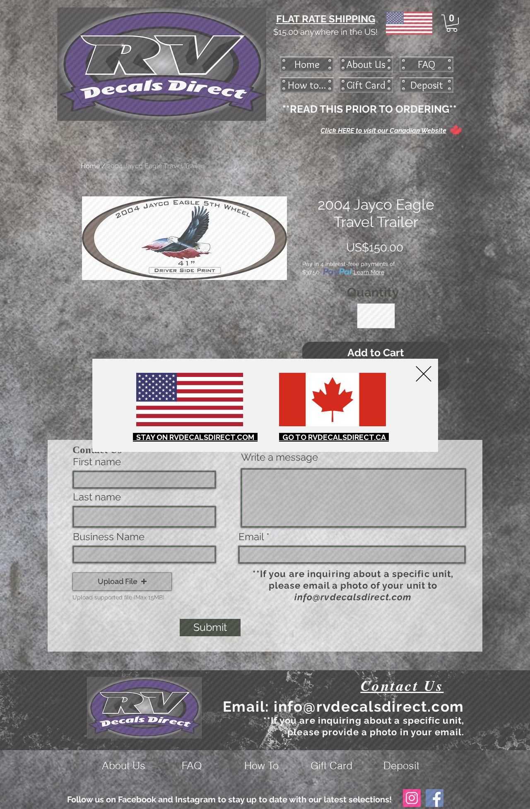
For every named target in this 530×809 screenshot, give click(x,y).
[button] (423, 374)
